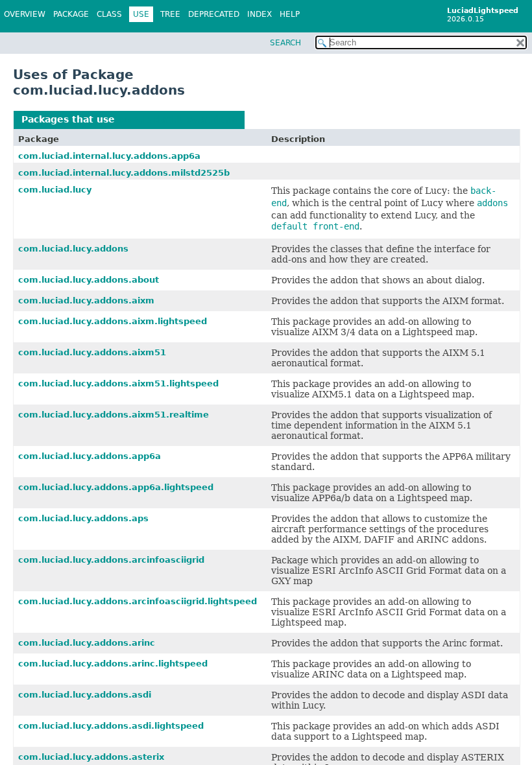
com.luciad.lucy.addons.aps (83, 518)
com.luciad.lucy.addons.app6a (89, 456)
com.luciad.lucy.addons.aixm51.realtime (113, 414)
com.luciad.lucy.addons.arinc (86, 643)
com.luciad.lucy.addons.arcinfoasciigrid (111, 560)
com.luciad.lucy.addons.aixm (86, 300)
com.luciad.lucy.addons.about (88, 280)
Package (71, 14)
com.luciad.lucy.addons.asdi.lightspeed (111, 726)
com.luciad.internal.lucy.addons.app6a (109, 156)
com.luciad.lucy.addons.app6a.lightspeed (115, 487)
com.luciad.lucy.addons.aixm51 (92, 352)
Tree (170, 14)
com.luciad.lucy (54, 189)
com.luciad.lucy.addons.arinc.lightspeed (113, 663)
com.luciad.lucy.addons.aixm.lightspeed (112, 321)
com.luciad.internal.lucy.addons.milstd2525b (124, 173)
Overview (24, 14)
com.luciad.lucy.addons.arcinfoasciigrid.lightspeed (137, 601)
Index (259, 14)
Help (290, 14)
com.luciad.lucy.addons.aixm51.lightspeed (118, 383)
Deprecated (213, 14)
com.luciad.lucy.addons (177, 119)
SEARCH (285, 42)
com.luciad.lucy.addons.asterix (91, 757)
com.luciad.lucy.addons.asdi (84, 695)
